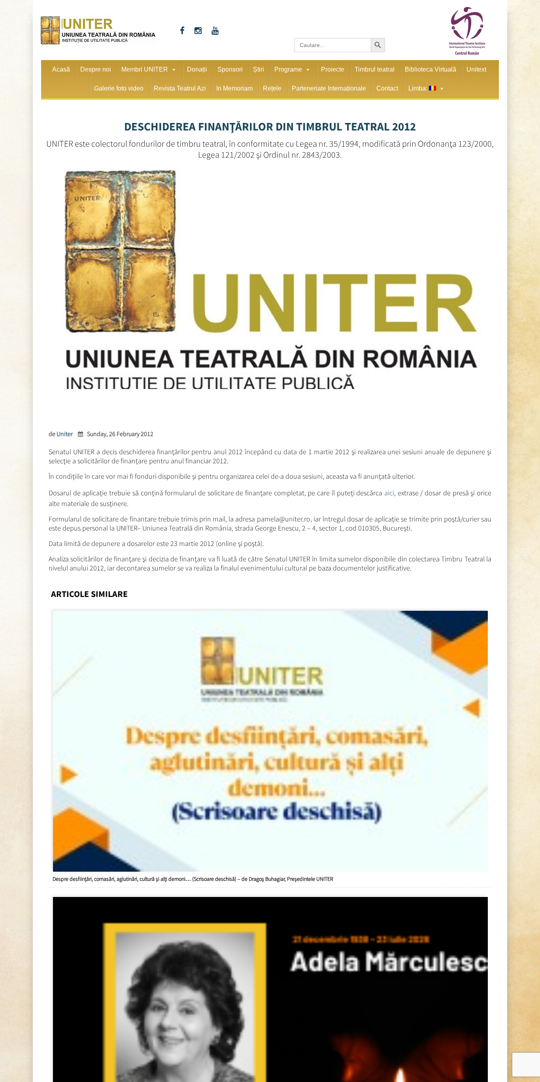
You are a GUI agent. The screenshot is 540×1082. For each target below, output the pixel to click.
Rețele (272, 88)
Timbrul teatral (375, 69)
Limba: (418, 88)
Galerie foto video (118, 88)
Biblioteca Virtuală (430, 69)
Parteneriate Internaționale (329, 88)
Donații (197, 69)
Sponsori (230, 69)
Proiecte (332, 69)
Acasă (61, 69)
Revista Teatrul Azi (180, 88)
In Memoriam (234, 88)
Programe (288, 69)
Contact (387, 88)
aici (389, 491)
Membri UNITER (144, 69)
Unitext (476, 69)
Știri (258, 69)
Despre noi (95, 69)
